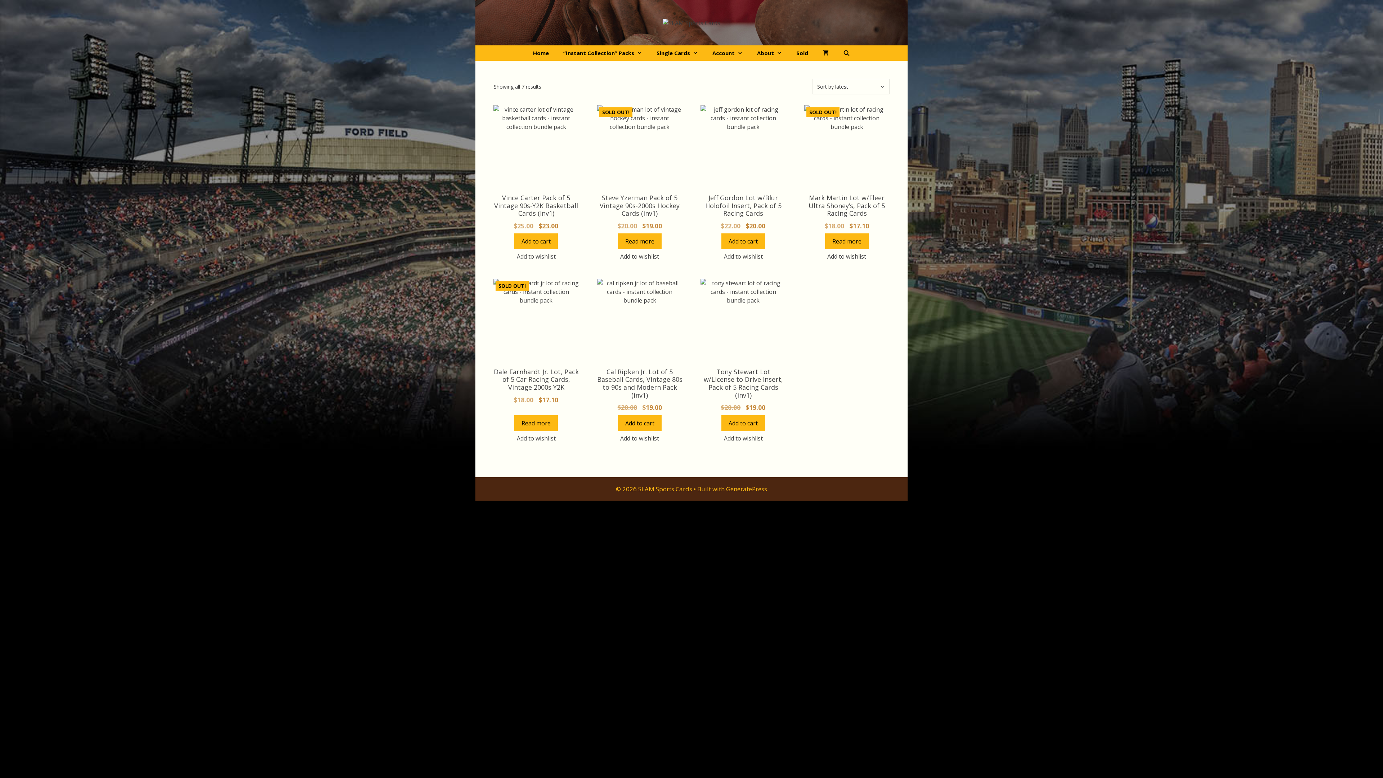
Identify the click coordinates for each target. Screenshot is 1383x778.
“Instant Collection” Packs (598, 53)
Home (541, 53)
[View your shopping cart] (825, 53)
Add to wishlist (536, 256)
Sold (802, 53)
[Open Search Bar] (846, 53)
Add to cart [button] (536, 241)
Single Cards (673, 53)
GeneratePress (746, 489)
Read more (639, 241)
